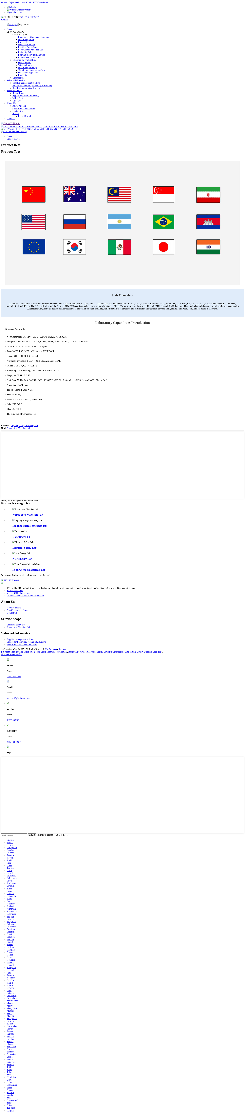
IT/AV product (24, 62)
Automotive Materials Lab (18, 428)
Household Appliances (28, 72)
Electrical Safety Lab (27, 47)
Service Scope (13, 139)
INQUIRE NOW (11, 580)
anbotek (44, 2)
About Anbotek (19, 106)
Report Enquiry (19, 93)
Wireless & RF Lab (26, 44)
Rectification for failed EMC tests (27, 88)
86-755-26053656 (32, 2)
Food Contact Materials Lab (30, 49)
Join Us (15, 113)
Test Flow (16, 101)
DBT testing (130, 652)
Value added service (16, 80)
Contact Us (17, 111)
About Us (11, 103)
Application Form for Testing (25, 95)
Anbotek (11, 118)
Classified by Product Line (24, 60)
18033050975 (13, 720)
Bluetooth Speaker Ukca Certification (18, 652)
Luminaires (23, 75)
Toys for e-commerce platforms (32, 70)
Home (9, 29)
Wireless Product (25, 65)
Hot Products (51, 649)
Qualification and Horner (23, 108)
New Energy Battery (27, 67)
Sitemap (62, 649)
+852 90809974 (14, 742)
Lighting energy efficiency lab (31, 55)
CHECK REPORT (30, 17)
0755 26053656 (14, 676)
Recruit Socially (25, 116)
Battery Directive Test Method (81, 652)
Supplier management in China (26, 83)
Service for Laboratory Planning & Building (32, 85)
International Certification (29, 57)
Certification (18, 78)
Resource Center (14, 90)
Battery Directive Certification (110, 652)
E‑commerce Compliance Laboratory (34, 37)
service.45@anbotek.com (12, 2)
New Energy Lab (26, 39)
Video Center (18, 98)
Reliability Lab (24, 52)
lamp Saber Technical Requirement (51, 652)
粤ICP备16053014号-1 (11, 654)
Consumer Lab (21, 536)
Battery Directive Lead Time (149, 652)
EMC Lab (22, 42)
